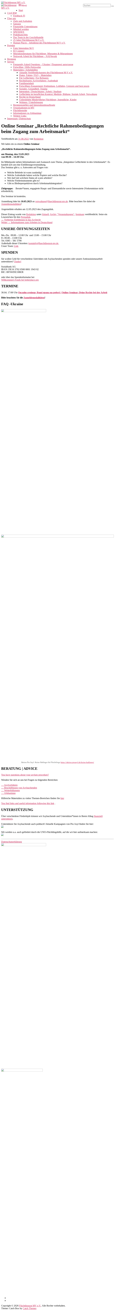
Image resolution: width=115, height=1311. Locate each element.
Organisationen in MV (23, 107)
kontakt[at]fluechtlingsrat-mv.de (43, 243)
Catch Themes (29, 1308)
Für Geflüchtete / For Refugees (34, 78)
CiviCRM (12, 13)
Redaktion (38, 139)
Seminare (79, 214)
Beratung (11, 59)
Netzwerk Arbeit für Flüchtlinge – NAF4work (35, 56)
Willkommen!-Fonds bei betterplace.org (20, 280)
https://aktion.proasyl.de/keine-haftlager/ (77, 762)
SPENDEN (18, 32)
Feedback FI (19, 15)
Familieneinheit (26, 83)
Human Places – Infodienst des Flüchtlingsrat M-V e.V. (39, 42)
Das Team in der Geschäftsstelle (28, 37)
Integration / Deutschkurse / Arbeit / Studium (40, 91)
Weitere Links (19, 116)
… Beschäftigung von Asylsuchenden (19, 787)
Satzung (17, 24)
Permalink (25, 217)
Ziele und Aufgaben (22, 21)
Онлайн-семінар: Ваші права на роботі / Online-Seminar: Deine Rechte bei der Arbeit (62, 292)
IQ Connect (18, 51)
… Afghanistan (8, 793)
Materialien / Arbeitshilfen (25, 70)
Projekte (11, 45)
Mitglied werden (21, 29)
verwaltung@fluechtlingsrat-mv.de (51, 201)
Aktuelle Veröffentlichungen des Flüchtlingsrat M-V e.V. (46, 72)
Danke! (17, 261)
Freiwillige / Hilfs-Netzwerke (27, 67)
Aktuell (45, 214)
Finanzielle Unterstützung (25, 26)
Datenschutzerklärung (11, 841)
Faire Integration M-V (23, 48)
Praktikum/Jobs (20, 34)
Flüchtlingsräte (20, 110)
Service (10, 61)
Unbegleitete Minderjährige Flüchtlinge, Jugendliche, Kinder (48, 99)
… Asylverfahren (9, 785)
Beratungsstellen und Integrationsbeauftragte (34, 105)
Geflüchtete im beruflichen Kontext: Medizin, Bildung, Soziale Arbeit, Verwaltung (58, 94)
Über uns (11, 18)
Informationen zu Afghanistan (27, 113)
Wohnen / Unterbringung (31, 102)
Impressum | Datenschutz (19, 118)
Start (21, 10)
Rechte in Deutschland (30, 97)
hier (62, 798)
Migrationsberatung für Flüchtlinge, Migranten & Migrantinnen (43, 53)
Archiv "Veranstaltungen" (62, 214)
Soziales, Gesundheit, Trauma (33, 89)
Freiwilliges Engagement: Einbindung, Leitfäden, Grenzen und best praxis (54, 86)
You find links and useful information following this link (27, 803)
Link (16, 246)
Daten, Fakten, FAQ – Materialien (35, 75)
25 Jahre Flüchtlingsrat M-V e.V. (28, 40)
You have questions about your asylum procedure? (25, 775)
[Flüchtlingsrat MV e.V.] (13, 2)
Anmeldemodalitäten (11, 204)
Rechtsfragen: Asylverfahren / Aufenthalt (38, 80)
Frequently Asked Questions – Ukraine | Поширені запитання (43, 64)
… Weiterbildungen (10, 790)
